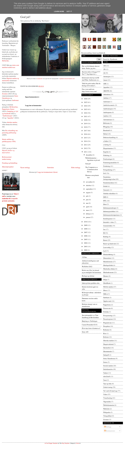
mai (87, 203)
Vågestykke (107, 401)
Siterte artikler (6, 139)
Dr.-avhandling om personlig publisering (10, 131)
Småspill (106, 355)
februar (88, 214)
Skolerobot (107, 348)
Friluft (105, 186)
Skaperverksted (108, 344)
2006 (86, 236)
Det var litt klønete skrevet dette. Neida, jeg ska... (90, 67)
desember (89, 155)
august (88, 192)
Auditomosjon (7, 116)
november (89, 182)
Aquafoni (10, 118)
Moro (105, 290)
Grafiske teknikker (109, 193)
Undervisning (107, 387)
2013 (86, 145)
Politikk (106, 312)
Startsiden (50, 167)
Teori (105, 380)
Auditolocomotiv (109, 105)
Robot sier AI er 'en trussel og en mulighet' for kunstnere (91, 271)
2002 (86, 250)
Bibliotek (106, 123)
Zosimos (5, 94)
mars (87, 210)
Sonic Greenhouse (109, 358)
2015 (86, 138)
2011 (86, 152)
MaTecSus (5, 61)
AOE (104, 84)
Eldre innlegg (75, 167)
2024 (86, 106)
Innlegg (108, 427)
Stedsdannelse (108, 369)
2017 (86, 130)
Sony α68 (85, 332)
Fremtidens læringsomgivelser (109, 178)
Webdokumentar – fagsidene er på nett (92, 159)
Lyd (104, 251)
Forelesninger (107, 159)
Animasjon (106, 76)
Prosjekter (106, 326)
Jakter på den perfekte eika (90, 283)
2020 (86, 120)
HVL (104, 201)
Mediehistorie (108, 261)
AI (104, 73)
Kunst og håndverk (109, 244)
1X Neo (84, 257)
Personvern (107, 308)
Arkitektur (106, 94)
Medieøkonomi (108, 272)
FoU (104, 173)
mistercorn (39, 78)
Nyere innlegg (25, 167)
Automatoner (107, 119)
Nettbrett (106, 297)
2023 (86, 109)
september (89, 189)
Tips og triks (107, 384)
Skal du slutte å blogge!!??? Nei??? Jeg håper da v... (91, 73)
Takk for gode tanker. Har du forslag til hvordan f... (91, 84)
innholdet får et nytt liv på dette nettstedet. (10, 199)
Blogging (106, 127)
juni (87, 199)
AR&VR (106, 91)
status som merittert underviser (10, 66)
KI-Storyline (14, 107)
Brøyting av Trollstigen (89, 321)
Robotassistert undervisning (6, 158)
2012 (86, 148)
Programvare (107, 323)
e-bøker (105, 141)
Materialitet (107, 258)
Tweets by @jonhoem (110, 59)
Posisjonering (107, 315)
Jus (104, 229)
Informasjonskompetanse (111, 215)
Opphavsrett (107, 301)
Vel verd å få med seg (110, 391)
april (87, 207)
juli (87, 196)
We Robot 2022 (87, 266)
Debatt (105, 134)
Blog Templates (65, 443)
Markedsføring (108, 254)
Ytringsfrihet (107, 416)
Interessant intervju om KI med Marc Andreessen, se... (91, 79)
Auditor (105, 116)
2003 (86, 246)
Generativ (106, 190)
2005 (86, 239)
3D (104, 69)
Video (105, 394)
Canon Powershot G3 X (89, 325)
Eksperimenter (108, 148)
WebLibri (106, 409)
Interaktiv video (108, 222)
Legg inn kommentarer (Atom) (47, 172)
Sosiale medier (108, 366)
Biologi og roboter (88, 276)
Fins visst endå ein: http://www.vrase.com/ (89, 90)
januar (88, 217)
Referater (106, 330)
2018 (86, 127)
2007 (86, 232)
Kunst (105, 240)
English (105, 152)
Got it (69, 11)
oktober (88, 185)
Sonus (12, 109)
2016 (86, 134)
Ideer (105, 204)
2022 (86, 113)
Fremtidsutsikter (108, 183)
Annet (105, 80)
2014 (86, 141)
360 (104, 66)
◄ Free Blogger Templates (51, 443)
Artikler (105, 98)
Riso (104, 333)
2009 (86, 225)
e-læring (106, 144)
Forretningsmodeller (110, 162)
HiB (104, 197)
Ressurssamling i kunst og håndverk (93, 53)
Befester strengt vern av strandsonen (89, 305)
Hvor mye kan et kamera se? (91, 328)
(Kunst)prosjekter (8, 167)
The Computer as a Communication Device (91, 169)
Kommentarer (110, 431)
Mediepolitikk (108, 265)
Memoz (105, 276)
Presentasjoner (108, 319)
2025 (86, 102)
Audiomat (15, 100)
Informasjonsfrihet (109, 211)
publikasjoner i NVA (9, 141)
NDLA (105, 294)
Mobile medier (108, 287)
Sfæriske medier (108, 340)
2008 (86, 229)
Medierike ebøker (109, 269)
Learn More (59, 11)
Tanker (105, 373)
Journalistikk (107, 226)
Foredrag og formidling (9, 163)
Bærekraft (106, 130)
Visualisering (107, 398)
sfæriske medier (12, 122)
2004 (86, 243)
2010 (86, 222)
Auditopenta (107, 112)
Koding (105, 236)
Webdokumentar (108, 405)
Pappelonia (6, 109)
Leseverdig (107, 247)
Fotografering (107, 170)
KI (104, 233)
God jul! (25, 17)
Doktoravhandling (109, 137)
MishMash (106, 283)
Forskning (106, 166)
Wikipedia (106, 412)
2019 (86, 123)
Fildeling (106, 155)
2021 (86, 116)
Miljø (105, 279)
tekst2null (106, 376)
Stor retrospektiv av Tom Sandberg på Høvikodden (90, 316)
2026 (86, 99)
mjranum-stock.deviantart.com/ (67, 78)
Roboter (106, 337)
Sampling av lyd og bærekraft (10, 112)
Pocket (77, 443)
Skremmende (107, 351)
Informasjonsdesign (109, 208)
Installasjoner (107, 219)
